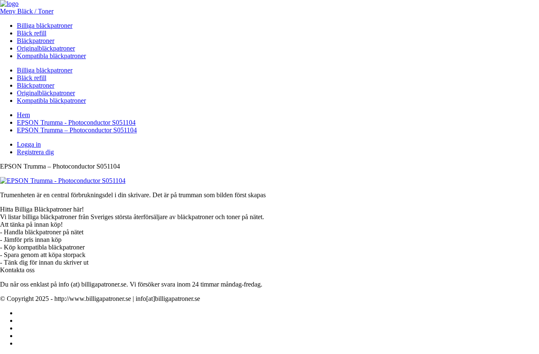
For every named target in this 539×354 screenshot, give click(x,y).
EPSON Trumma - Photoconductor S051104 (76, 122)
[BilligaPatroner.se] (9, 3)
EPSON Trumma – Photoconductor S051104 (77, 130)
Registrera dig (35, 152)
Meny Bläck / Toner (26, 11)
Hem (23, 114)
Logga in (29, 144)
